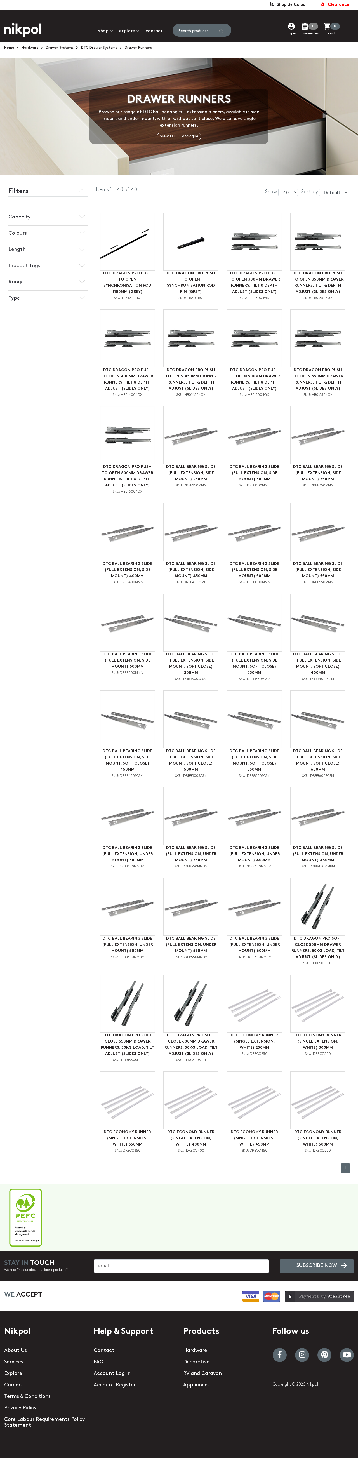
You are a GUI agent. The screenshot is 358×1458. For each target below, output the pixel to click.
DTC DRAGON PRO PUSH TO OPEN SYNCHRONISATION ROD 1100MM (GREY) (127, 282)
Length (17, 249)
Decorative (196, 1362)
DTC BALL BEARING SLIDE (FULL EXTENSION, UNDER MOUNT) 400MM (254, 854)
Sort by (309, 192)
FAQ (98, 1362)
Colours (17, 233)
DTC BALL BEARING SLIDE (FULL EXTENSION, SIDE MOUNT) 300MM (254, 473)
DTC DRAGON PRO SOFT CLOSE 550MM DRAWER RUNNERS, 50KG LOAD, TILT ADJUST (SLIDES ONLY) (127, 1044)
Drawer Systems (60, 48)
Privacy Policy (20, 1408)
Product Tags (24, 266)
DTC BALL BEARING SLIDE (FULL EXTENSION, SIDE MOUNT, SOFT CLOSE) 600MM (318, 760)
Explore (127, 31)
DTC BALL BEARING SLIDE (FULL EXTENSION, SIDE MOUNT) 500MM (254, 570)
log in (291, 33)
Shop (103, 31)
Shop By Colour (290, 5)
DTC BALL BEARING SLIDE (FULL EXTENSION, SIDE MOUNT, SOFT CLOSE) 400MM (318, 663)
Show (271, 192)
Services (13, 1362)
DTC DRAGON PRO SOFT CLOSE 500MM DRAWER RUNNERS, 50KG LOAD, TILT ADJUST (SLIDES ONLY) (318, 948)
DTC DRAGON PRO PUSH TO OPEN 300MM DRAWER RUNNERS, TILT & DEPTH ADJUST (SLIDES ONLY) (254, 282)
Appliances (196, 1385)
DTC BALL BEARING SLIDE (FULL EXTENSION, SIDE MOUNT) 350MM (318, 473)
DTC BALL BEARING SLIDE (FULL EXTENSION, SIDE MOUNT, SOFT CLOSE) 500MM (191, 760)
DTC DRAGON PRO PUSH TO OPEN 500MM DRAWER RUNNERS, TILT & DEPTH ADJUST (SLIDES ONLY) (254, 379)
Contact (154, 31)
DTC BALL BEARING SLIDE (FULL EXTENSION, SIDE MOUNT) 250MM (191, 473)
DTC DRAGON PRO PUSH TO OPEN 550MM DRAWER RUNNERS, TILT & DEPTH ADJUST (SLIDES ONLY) (318, 379)
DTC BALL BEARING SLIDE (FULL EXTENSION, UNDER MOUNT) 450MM (318, 854)
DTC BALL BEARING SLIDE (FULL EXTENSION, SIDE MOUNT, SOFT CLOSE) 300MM (191, 663)
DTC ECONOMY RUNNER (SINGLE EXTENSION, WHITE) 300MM (317, 1041)
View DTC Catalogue (179, 136)
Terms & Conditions (27, 1396)
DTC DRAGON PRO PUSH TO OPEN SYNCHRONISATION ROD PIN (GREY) (191, 282)
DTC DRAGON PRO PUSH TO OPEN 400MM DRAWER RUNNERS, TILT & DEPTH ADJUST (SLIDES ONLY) (127, 379)
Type (14, 298)
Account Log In (112, 1373)
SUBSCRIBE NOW (316, 1265)
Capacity (19, 217)
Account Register (115, 1385)
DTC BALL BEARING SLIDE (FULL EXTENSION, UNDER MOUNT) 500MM (127, 945)
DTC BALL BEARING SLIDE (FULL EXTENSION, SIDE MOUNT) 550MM (318, 570)
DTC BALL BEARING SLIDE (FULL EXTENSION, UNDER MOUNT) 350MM (191, 854)
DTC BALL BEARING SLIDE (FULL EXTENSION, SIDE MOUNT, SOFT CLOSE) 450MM (127, 760)
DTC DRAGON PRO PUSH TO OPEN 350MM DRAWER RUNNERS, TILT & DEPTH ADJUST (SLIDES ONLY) (318, 282)
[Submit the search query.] (221, 31)
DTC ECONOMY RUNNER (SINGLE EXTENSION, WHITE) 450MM (254, 1138)
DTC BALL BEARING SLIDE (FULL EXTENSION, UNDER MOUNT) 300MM (127, 854)
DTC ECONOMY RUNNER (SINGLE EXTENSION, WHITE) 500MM (317, 1138)
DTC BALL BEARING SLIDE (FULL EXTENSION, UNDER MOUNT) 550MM (191, 945)
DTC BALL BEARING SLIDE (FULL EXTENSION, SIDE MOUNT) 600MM (127, 660)
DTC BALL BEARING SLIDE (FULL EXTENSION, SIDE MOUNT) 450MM (191, 570)
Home (9, 48)
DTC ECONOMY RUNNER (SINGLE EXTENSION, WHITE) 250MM (254, 1041)
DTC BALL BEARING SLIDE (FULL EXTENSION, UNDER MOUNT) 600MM (254, 945)
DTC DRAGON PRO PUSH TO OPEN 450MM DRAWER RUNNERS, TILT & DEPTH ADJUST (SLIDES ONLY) (191, 379)
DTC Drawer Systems (99, 48)
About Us (15, 1350)
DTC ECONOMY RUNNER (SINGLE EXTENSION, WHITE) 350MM (127, 1138)
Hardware (30, 48)
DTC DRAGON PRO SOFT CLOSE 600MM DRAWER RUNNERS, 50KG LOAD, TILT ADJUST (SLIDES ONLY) (191, 1044)
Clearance (337, 5)
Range (16, 282)
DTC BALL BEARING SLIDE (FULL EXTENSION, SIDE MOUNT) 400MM (127, 570)
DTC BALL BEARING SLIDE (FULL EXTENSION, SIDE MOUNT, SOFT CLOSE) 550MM (254, 760)
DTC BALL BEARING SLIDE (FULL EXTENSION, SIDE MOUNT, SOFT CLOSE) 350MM (254, 663)
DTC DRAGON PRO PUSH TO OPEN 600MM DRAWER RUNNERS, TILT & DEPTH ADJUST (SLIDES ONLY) (127, 476)
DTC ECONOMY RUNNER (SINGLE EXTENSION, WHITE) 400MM (191, 1138)
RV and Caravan (202, 1373)
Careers (13, 1385)
